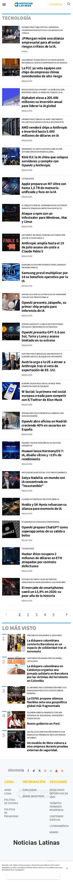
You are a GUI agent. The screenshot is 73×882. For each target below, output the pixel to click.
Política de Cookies (11, 801)
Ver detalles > (33, 876)
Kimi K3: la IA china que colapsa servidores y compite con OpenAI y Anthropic (45, 161)
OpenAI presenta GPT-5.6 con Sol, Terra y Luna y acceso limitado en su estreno (43, 336)
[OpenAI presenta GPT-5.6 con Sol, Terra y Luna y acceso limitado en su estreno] (11, 331)
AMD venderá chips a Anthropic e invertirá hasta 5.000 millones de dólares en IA (44, 131)
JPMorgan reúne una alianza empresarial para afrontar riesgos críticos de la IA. (43, 42)
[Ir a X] (39, 771)
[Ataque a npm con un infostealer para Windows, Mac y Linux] (11, 213)
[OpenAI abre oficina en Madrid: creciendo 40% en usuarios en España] (11, 420)
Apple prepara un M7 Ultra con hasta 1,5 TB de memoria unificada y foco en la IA (44, 187)
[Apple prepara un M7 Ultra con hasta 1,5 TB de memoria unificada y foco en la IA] (11, 186)
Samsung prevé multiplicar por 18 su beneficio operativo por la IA (45, 277)
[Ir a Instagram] (45, 771)
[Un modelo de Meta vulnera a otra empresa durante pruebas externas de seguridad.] (16, 739)
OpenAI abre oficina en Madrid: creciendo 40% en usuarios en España (44, 425)
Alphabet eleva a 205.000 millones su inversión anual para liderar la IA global (42, 101)
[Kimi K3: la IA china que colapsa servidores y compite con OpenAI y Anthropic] (11, 156)
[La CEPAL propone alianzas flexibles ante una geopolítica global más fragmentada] (16, 695)
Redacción (27, 81)
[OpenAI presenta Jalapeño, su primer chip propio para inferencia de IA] (11, 302)
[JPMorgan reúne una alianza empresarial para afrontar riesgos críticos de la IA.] (11, 34)
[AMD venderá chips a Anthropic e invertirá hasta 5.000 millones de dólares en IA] (11, 126)
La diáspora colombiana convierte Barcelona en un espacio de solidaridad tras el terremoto (46, 645)
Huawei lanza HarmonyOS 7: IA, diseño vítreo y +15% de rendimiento (43, 455)
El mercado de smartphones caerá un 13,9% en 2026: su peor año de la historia (42, 591)
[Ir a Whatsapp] (51, 771)
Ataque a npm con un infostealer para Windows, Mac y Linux (44, 217)
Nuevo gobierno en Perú (43, 723)
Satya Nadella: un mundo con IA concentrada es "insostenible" (43, 481)
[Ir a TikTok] (34, 771)
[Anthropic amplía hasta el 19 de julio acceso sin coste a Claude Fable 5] (11, 242)
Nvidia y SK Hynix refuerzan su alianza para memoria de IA (44, 506)
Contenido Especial (56, 818)
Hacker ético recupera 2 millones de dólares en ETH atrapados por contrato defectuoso (42, 560)
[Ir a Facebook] (28, 771)
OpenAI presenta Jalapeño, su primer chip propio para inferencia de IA (44, 306)
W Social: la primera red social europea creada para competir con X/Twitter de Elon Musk (44, 395)
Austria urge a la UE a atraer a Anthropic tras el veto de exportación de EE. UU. (43, 366)
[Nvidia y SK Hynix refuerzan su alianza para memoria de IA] (11, 506)
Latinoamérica (59, 826)
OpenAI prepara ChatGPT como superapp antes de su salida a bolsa (45, 531)
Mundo (54, 832)
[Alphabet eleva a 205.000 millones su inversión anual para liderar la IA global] (11, 97)
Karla (25, 51)
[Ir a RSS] (62, 771)
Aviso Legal (8, 792)
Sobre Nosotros (33, 796)
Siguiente (66, 614)
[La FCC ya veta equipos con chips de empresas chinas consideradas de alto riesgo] (11, 67)
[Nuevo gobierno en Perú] (16, 720)
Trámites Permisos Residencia (56, 806)
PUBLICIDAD (30, 790)
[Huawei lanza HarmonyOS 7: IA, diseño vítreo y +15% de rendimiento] (11, 450)
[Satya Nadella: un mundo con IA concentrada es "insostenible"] (11, 480)
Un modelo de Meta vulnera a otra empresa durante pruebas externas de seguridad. (47, 746)
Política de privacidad (11, 813)
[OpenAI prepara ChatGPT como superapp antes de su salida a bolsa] (11, 529)
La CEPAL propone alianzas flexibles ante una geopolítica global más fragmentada (47, 702)
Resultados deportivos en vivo (59, 793)
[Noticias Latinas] (23, 4)
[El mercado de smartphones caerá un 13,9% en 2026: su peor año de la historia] (11, 586)
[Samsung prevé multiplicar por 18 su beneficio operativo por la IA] (11, 272)
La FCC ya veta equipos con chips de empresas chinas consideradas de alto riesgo (42, 72)
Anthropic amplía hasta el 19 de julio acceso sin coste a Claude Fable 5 (43, 247)
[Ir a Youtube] (56, 771)
